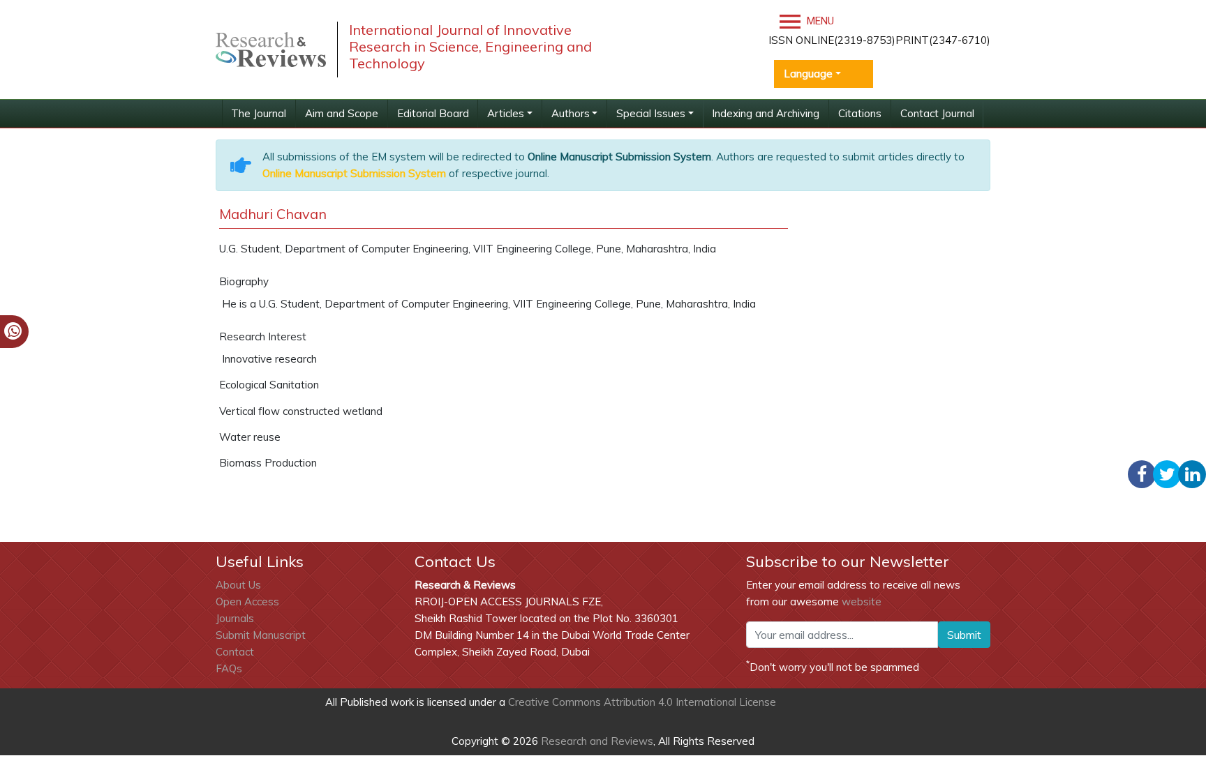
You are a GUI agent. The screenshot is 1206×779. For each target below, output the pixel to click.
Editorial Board (433, 113)
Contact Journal (937, 113)
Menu (819, 21)
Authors (570, 113)
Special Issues (650, 113)
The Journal (258, 113)
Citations (859, 113)
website (861, 601)
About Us (238, 584)
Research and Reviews (595, 741)
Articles (505, 113)
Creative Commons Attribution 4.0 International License (642, 702)
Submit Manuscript (261, 635)
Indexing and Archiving (765, 113)
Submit (964, 635)
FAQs (229, 668)
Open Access (247, 601)
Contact (235, 651)
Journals (235, 618)
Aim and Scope (341, 113)
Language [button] (808, 73)
